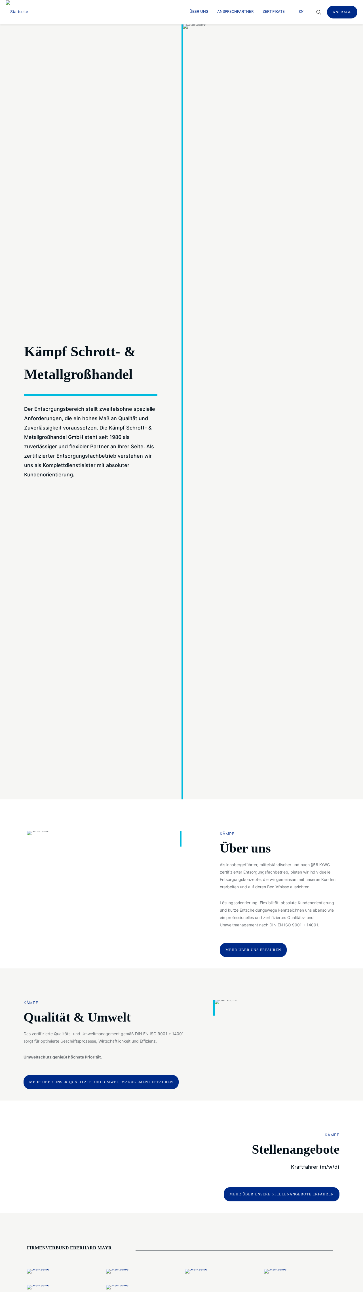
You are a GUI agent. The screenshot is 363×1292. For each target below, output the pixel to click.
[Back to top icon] (336, 1280)
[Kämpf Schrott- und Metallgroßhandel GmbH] (17, 11)
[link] (38, 1271)
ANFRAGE (342, 12)
